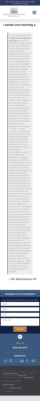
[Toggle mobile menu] (35, 12)
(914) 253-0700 (22, 375)
